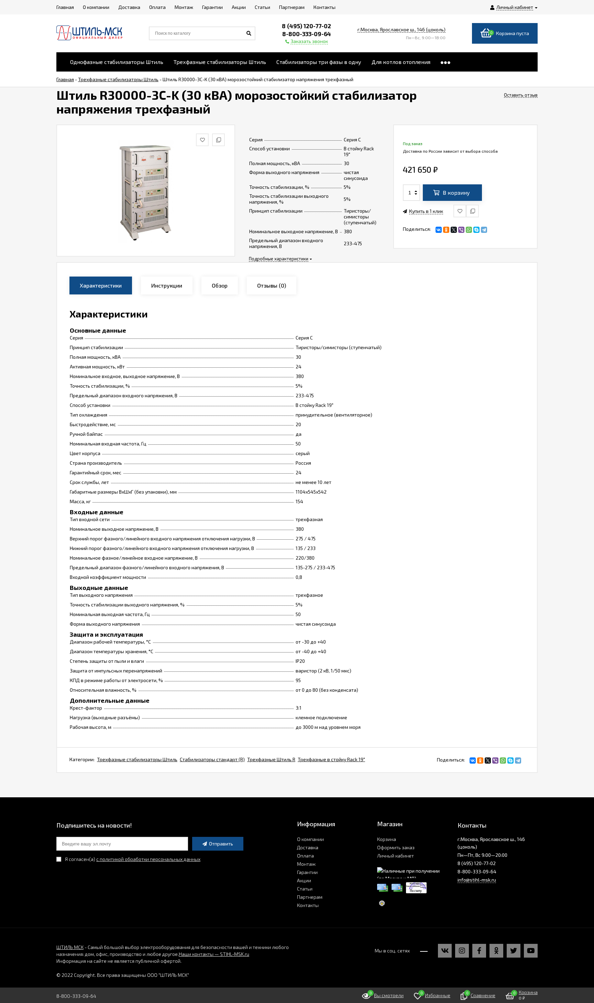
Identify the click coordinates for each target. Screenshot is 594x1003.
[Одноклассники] (446, 230)
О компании (310, 839)
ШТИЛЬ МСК (70, 947)
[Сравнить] (472, 211)
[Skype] (476, 230)
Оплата (305, 856)
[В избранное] (459, 211)
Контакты (308, 905)
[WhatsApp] (469, 230)
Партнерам (309, 897)
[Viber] (461, 230)
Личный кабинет (395, 856)
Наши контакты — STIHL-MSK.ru (214, 954)
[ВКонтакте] (439, 230)
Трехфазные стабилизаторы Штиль (137, 759)
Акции (304, 880)
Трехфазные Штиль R (271, 759)
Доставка (307, 847)
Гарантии (307, 872)
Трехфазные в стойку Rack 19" (331, 759)
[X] (454, 230)
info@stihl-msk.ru (477, 880)
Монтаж (306, 864)
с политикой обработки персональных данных (148, 859)
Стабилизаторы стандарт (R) (212, 759)
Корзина (386, 839)
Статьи (304, 889)
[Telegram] (484, 230)
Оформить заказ (396, 847)
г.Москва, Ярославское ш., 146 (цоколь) (402, 29)
